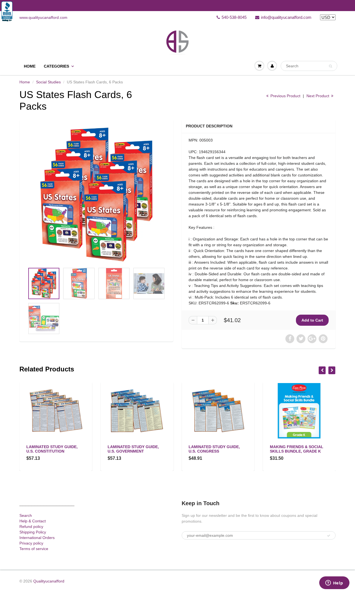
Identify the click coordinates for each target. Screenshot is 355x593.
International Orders (37, 537)
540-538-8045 (234, 17)
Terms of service (33, 548)
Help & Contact (32, 521)
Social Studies (48, 82)
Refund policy (31, 526)
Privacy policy (31, 543)
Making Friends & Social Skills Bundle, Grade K (296, 449)
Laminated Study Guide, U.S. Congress (214, 449)
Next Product (318, 96)
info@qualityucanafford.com (286, 17)
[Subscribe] (329, 535)
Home (30, 66)
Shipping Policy (32, 532)
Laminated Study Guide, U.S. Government (133, 449)
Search (25, 515)
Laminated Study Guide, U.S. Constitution (52, 449)
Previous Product (284, 96)
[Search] (330, 66)
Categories (56, 66)
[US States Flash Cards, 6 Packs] (96, 195)
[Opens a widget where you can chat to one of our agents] (334, 583)
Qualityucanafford (48, 581)
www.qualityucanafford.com (43, 17)
